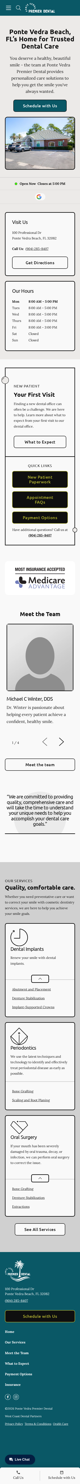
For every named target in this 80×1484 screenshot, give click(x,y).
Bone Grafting (22, 1091)
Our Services (15, 1342)
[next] (67, 742)
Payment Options (40, 517)
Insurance (13, 1384)
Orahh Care (60, 1424)
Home (9, 1332)
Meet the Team (17, 1353)
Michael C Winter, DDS (30, 699)
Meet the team (40, 764)
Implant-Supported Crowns (33, 1007)
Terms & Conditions (38, 1424)
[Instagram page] (16, 1397)
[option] (40, 679)
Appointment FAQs (40, 500)
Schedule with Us (40, 105)
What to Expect (40, 441)
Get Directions (40, 262)
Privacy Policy (14, 1424)
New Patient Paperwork (40, 479)
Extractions (21, 1206)
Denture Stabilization (28, 998)
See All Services (40, 1229)
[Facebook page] (8, 1397)
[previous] (50, 742)
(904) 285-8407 (36, 249)
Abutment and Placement (31, 989)
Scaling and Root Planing (31, 1100)
